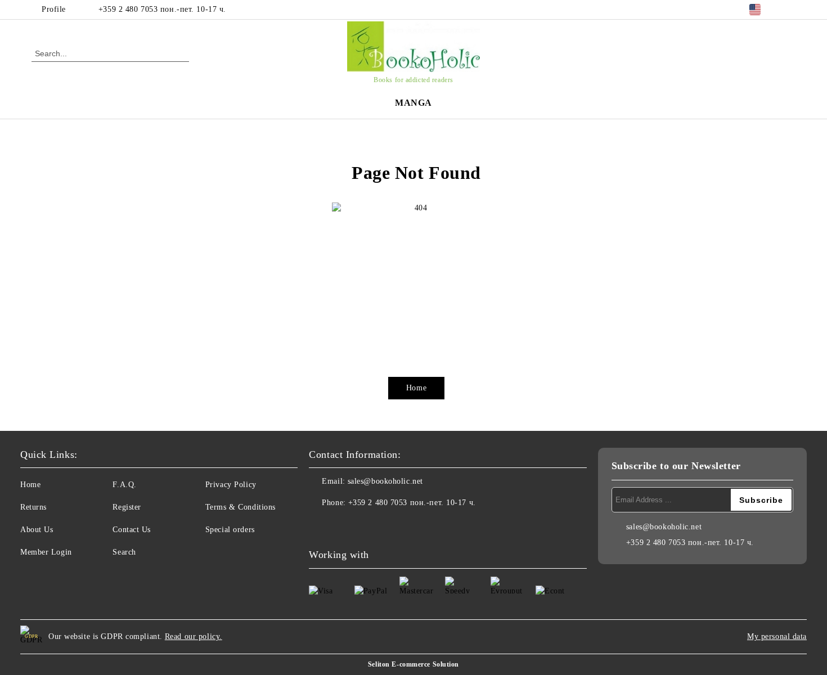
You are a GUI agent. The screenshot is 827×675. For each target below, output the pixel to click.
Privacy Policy (231, 484)
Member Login (46, 552)
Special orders (230, 529)
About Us (36, 529)
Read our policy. (193, 636)
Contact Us (132, 529)
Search (124, 552)
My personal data (777, 636)
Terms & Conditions (240, 507)
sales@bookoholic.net (385, 481)
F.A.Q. (124, 484)
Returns (33, 507)
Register (127, 507)
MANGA (413, 102)
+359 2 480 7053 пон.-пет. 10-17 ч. (162, 9)
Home (416, 388)
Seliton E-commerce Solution (413, 664)
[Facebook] (789, 9)
